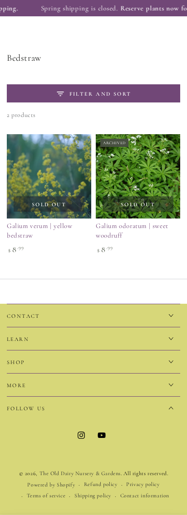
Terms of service (46, 495)
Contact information (144, 495)
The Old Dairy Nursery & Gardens (80, 473)
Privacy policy (142, 484)
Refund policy (101, 484)
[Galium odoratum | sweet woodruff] (138, 176)
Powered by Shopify (51, 484)
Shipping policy (92, 495)
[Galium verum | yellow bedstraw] (49, 176)
